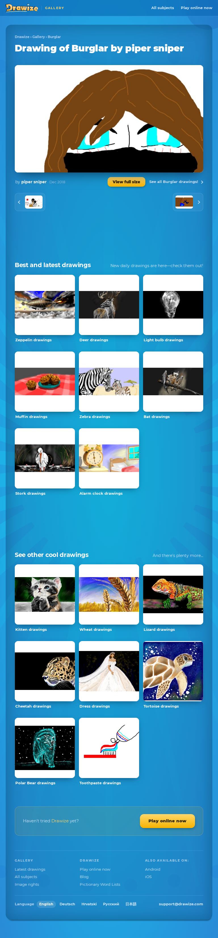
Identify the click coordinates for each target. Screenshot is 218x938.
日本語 (131, 904)
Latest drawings (30, 869)
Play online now (196, 7)
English (46, 904)
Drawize (22, 37)
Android (152, 869)
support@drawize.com (181, 904)
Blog (84, 876)
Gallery (38, 37)
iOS (148, 876)
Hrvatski (89, 904)
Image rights (27, 884)
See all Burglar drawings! (173, 181)
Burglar (54, 37)
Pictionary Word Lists (100, 884)
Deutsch (67, 904)
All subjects (162, 7)
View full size (126, 182)
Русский (111, 904)
